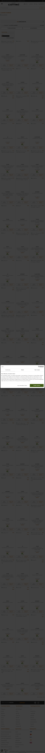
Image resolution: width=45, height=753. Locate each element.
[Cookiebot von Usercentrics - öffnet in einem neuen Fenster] (39, 367)
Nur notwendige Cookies (22, 385)
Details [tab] (22, 369)
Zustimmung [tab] (7, 369)
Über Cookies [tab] (37, 369)
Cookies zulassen (36, 385)
